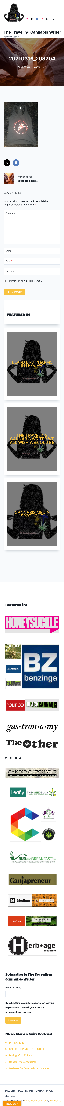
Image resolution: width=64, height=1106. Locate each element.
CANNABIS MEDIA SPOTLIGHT (32, 514)
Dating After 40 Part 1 (21, 1055)
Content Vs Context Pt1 (22, 1061)
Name (9, 250)
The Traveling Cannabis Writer (32, 32)
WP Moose (55, 1100)
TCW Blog (10, 1090)
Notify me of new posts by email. (24, 280)
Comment (11, 213)
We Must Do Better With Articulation (29, 1068)
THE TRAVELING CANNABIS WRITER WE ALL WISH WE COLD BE (32, 439)
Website (9, 271)
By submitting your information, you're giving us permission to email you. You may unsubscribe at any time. (29, 1007)
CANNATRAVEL (44, 1090)
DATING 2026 (16, 1042)
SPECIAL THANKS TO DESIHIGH (27, 1049)
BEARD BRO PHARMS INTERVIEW (32, 364)
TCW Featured (25, 1090)
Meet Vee (10, 1096)
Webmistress (23, 67)
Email (8, 261)
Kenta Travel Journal (35, 1100)
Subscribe (13, 1020)
